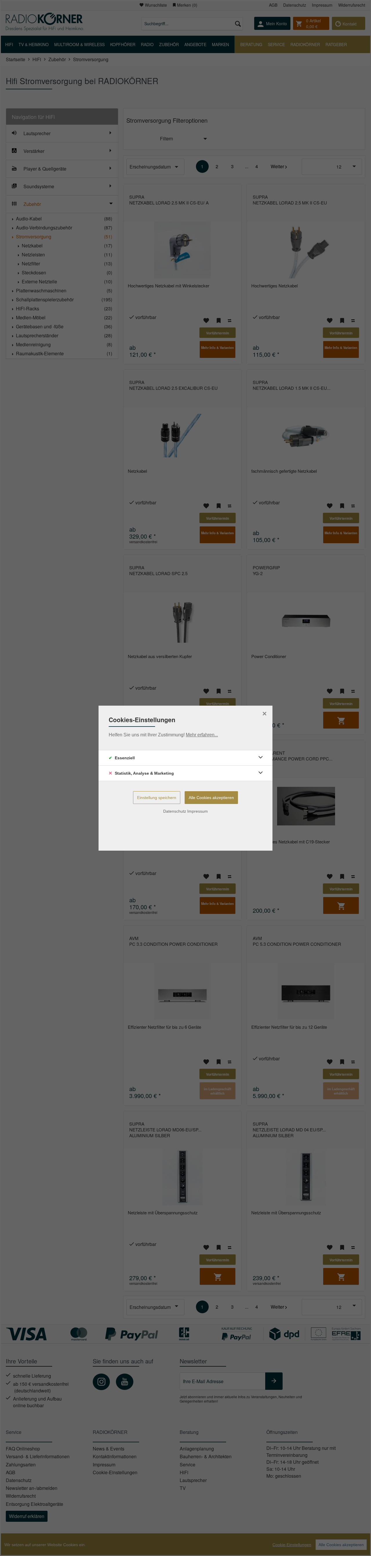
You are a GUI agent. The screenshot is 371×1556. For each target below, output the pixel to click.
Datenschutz (174, 811)
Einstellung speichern (156, 797)
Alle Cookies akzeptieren (211, 797)
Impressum (197, 811)
